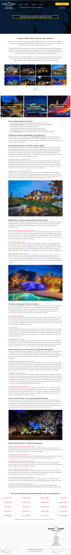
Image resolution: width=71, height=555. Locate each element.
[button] (27, 4)
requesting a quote (28, 485)
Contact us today (53, 405)
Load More (36, 89)
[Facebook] (56, 534)
